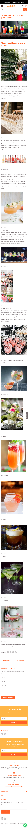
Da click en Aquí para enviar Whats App (14, 786)
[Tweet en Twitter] (13, 652)
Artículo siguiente (21, 660)
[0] (25, 6)
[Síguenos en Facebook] (2, 734)
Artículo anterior (6, 660)
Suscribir (5, 811)
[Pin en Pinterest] (10, 652)
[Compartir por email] (16, 652)
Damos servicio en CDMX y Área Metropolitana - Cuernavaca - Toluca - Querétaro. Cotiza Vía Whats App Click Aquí (14, 2)
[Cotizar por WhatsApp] (25, 825)
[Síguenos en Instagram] (5, 734)
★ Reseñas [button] (26, 415)
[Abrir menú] (2, 6)
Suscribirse (14, 722)
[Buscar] (25, 9)
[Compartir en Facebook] (8, 652)
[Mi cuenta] (22, 6)
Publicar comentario (8, 697)
